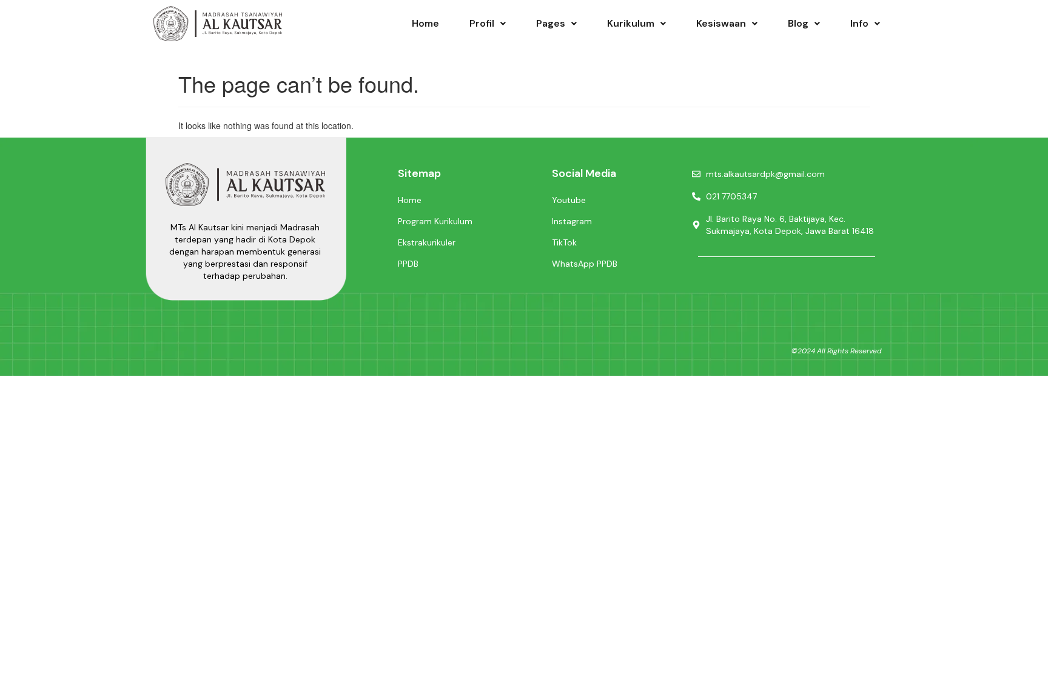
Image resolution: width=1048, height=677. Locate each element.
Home (425, 23)
